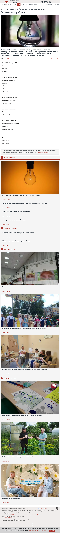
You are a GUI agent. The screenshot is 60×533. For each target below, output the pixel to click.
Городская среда (6, 5)
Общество (56, 5)
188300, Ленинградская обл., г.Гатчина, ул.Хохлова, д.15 (24, 514)
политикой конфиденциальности (37, 530)
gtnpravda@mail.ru (9, 517)
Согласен (52, 530)
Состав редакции (7, 523)
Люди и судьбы (38, 5)
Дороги (14, 5)
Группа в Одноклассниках (38, 525)
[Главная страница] (12, 1)
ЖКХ (18, 5)
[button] (3, 2)
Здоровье (24, 5)
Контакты (5, 525)
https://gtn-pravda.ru (43, 152)
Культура (30, 5)
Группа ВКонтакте (36, 523)
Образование (48, 5)
